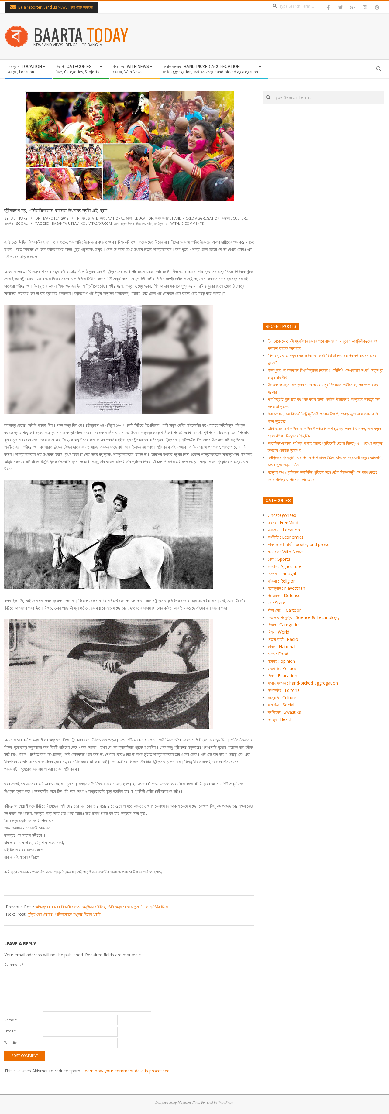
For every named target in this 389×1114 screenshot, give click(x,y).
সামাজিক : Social (16, 223)
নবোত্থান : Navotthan (286, 588)
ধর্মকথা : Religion (282, 581)
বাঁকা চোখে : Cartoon (285, 610)
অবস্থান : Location (284, 530)
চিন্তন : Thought (282, 573)
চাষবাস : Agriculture (284, 566)
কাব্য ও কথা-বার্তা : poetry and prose (298, 544)
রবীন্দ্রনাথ (140, 223)
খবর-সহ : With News (286, 552)
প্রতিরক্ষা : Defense (284, 595)
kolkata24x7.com (96, 223)
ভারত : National (112, 218)
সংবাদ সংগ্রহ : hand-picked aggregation (187, 218)
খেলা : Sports (279, 559)
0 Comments (193, 223)
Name (10, 1019)
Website (10, 1042)
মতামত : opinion (281, 661)
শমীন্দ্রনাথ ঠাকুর (155, 223)
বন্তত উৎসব (127, 223)
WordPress (225, 1102)
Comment (13, 964)
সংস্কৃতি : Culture (235, 218)
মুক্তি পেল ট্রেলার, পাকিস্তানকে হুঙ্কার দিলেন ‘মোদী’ (64, 914)
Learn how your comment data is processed (126, 1071)
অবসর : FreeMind (283, 522)
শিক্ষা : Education (139, 218)
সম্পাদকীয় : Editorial (284, 690)
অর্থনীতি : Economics (286, 537)
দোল (116, 223)
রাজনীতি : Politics (282, 668)
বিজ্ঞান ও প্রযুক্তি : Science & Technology (303, 617)
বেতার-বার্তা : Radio (283, 639)
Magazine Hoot (188, 1102)
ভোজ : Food (278, 654)
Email (10, 1031)
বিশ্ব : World (278, 632)
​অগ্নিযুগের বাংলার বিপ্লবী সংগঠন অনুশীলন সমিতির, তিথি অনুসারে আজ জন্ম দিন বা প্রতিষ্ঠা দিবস (101, 907)
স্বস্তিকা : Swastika (284, 712)
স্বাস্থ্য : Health (280, 719)
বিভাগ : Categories (284, 624)
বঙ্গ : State (90, 218)
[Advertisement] (323, 241)
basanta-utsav (65, 223)
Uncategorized (282, 515)
